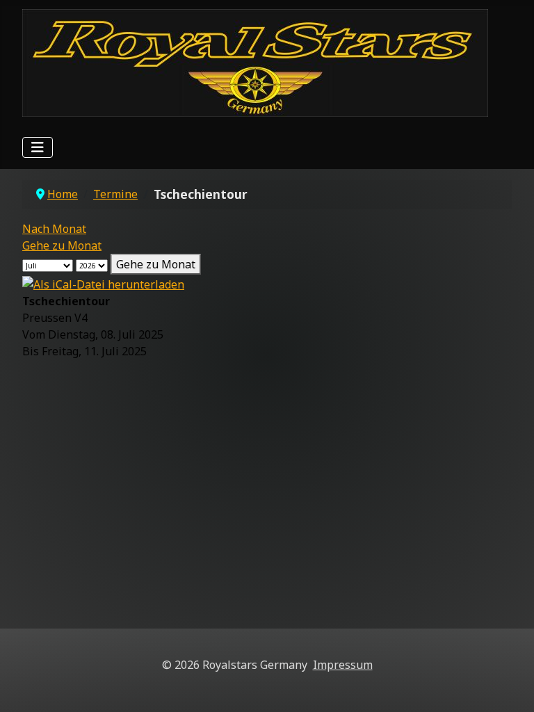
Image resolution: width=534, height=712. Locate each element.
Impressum (343, 664)
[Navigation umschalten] (37, 147)
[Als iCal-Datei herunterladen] (103, 283)
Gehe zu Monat (62, 245)
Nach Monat (54, 228)
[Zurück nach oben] (509, 686)
